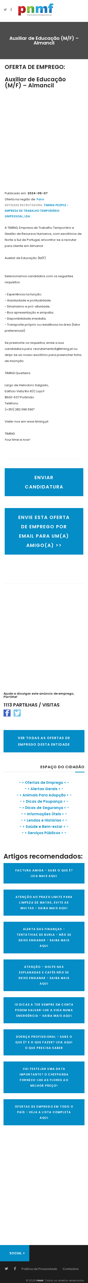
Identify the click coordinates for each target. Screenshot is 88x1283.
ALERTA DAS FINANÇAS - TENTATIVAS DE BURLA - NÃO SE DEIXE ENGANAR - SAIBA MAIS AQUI (44, 937)
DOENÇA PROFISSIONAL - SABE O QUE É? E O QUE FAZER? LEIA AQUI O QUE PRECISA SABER (44, 1042)
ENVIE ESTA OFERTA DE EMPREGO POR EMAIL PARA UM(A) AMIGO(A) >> (44, 531)
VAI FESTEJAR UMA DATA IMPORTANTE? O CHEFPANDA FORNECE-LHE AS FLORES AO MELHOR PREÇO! (44, 1077)
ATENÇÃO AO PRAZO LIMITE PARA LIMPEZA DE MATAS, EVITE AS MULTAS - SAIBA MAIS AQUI (44, 902)
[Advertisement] (44, 140)
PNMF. (40, 1280)
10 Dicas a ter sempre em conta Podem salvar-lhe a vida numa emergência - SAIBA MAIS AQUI (44, 1010)
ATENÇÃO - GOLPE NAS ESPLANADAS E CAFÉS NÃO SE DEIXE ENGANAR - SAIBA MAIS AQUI (44, 975)
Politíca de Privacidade (39, 1269)
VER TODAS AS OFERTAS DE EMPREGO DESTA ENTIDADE (44, 741)
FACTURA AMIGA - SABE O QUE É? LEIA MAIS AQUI (44, 873)
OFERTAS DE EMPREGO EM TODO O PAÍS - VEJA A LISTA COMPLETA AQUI (44, 1112)
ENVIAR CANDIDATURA (44, 482)
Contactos (71, 1269)
